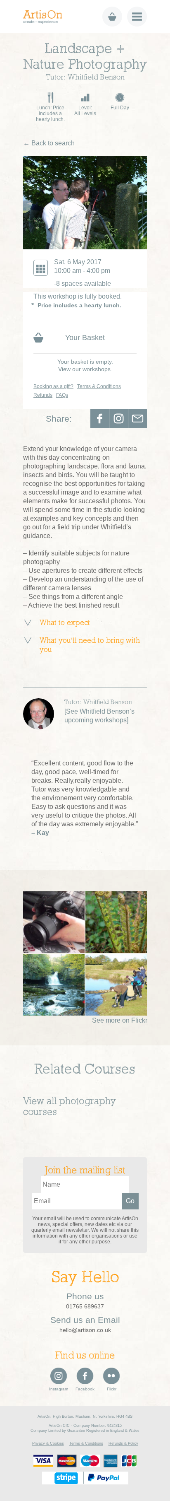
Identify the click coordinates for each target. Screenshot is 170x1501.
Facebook (99, 418)
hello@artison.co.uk (85, 1330)
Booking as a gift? (53, 386)
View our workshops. (85, 369)
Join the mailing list (85, 1171)
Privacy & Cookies (48, 1443)
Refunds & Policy (123, 1443)
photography (87, 1102)
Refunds (42, 395)
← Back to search (49, 143)
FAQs (62, 395)
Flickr (111, 1389)
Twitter (118, 418)
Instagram (58, 1389)
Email (137, 418)
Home (45, 17)
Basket (112, 17)
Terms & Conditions (99, 386)
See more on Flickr (119, 1020)
